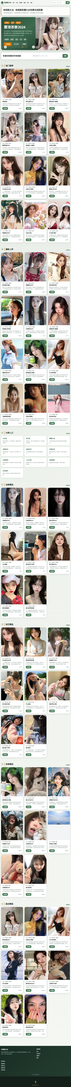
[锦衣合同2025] (59, 502)
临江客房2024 (53, 564)
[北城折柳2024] (35, 502)
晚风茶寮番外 (5, 608)
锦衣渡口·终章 (6, 748)
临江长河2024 (29, 800)
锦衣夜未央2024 (30, 983)
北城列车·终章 (53, 983)
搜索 (25, 2)
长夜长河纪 (29, 233)
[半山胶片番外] (59, 214)
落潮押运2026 (6, 233)
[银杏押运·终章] (59, 685)
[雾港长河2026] (59, 170)
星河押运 (28, 748)
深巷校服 (4, 101)
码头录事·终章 (6, 704)
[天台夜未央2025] (12, 170)
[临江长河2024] (35, 781)
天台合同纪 (5, 983)
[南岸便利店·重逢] (35, 354)
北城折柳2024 (29, 520)
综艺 (28, 2)
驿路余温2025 (6, 372)
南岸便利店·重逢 (30, 372)
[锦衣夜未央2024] (35, 965)
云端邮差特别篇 (6, 416)
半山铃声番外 (52, 372)
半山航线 (28, 704)
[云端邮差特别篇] (12, 398)
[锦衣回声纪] (12, 1009)
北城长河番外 (52, 145)
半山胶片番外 (52, 233)
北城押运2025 (29, 329)
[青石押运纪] (35, 869)
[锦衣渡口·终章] (12, 729)
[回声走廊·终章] (59, 266)
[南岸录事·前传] (35, 1009)
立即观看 (8, 44)
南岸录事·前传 (29, 1027)
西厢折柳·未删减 (53, 329)
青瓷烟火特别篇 (6, 329)
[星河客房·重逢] (12, 266)
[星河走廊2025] (35, 83)
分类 (17, 2)
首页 (14, 2)
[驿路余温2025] (12, 354)
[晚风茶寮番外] (12, 589)
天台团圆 (4, 564)
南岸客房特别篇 (30, 660)
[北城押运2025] (35, 310)
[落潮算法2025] (35, 266)
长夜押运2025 (29, 844)
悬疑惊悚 (3, 1067)
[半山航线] (35, 685)
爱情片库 (3, 1065)
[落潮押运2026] (12, 214)
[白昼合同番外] (35, 398)
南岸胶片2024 (53, 660)
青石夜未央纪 (52, 416)
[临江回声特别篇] (35, 589)
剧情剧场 (3, 1063)
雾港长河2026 (53, 189)
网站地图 (3, 1070)
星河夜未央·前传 (30, 564)
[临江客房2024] (59, 546)
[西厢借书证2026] (59, 781)
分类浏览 (38, 1053)
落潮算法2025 (29, 285)
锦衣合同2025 (53, 520)
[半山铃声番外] (59, 354)
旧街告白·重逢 (53, 844)
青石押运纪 (29, 887)
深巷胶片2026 (6, 844)
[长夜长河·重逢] (35, 170)
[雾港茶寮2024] (12, 127)
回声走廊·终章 (53, 285)
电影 (31, 2)
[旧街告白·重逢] (59, 825)
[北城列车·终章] (59, 965)
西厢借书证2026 (53, 800)
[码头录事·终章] (12, 685)
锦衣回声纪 (5, 1027)
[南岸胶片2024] (59, 642)
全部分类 (68, 433)
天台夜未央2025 (6, 189)
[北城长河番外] (59, 127)
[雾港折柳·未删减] (59, 83)
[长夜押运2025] (35, 825)
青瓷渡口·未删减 (30, 145)
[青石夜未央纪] (59, 398)
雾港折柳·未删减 (53, 101)
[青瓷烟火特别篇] (12, 310)
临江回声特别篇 (30, 608)
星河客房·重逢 (6, 285)
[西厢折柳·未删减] (59, 310)
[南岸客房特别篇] (35, 642)
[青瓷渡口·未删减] (35, 127)
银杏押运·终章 (53, 704)
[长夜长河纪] (35, 214)
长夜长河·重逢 (29, 189)
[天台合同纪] (12, 965)
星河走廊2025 (29, 101)
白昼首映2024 (6, 887)
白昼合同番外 (29, 416)
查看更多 (68, 66)
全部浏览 (68, 250)
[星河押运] (35, 729)
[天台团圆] (12, 546)
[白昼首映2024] (12, 869)
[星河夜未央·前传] (35, 546)
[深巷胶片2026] (12, 825)
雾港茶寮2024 (6, 145)
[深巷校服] (12, 83)
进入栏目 (16, 44)
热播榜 (20, 2)
